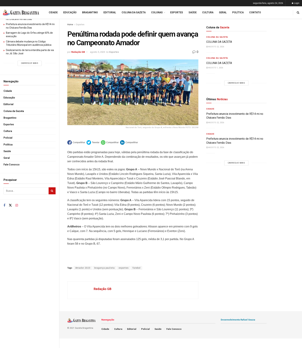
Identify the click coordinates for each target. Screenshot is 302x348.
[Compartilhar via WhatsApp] (110, 142)
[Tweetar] (93, 142)
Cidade (7, 91)
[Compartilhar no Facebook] (76, 142)
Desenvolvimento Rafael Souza (238, 319)
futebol (137, 268)
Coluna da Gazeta (13, 111)
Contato (255, 12)
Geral (6, 157)
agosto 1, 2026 (215, 68)
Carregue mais (29, 63)
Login (296, 3)
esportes (124, 268)
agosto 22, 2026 (216, 47)
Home (70, 24)
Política (8, 144)
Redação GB (78, 52)
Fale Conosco (11, 164)
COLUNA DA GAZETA (219, 41)
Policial (7, 137)
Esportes (8, 124)
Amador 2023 (82, 268)
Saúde (7, 151)
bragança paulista (104, 268)
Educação (9, 97)
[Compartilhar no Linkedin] (129, 142)
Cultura (7, 131)
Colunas (157, 12)
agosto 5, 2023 (97, 52)
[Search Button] (52, 190)
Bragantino (9, 117)
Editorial (8, 104)
